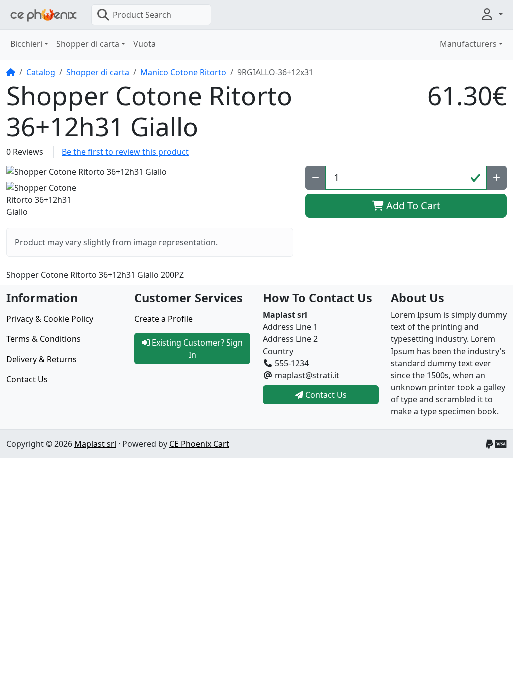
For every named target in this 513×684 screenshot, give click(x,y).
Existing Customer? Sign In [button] (196, 348)
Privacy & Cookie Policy (49, 318)
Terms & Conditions (43, 339)
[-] (315, 178)
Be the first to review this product (125, 151)
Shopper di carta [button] (87, 43)
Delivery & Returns (41, 359)
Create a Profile (163, 318)
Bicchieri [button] (26, 43)
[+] (496, 178)
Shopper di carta (97, 72)
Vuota (144, 43)
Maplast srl (95, 443)
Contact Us (27, 379)
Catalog (40, 72)
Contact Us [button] (325, 394)
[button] (491, 14)
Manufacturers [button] (468, 43)
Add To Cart (412, 205)
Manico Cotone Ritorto (183, 72)
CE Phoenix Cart (199, 443)
